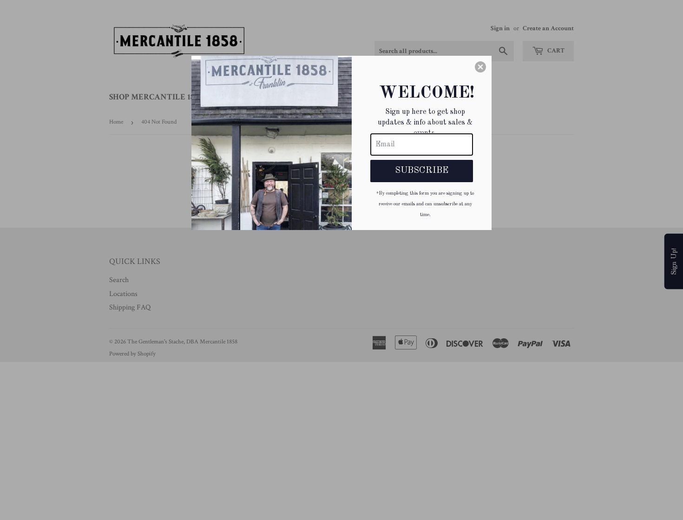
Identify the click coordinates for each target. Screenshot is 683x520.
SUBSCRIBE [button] (421, 170)
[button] (480, 66)
